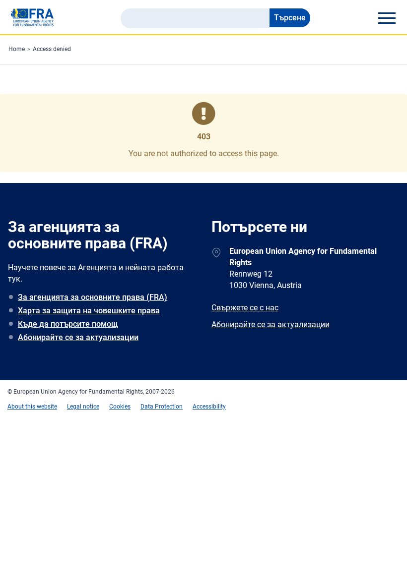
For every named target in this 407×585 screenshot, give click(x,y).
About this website (32, 406)
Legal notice (83, 406)
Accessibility (209, 406)
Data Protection (161, 406)
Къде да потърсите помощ (68, 324)
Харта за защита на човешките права (89, 310)
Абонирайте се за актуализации (78, 337)
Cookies (120, 406)
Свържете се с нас (244, 307)
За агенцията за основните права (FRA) (92, 297)
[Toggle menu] (386, 17)
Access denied (52, 49)
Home (16, 49)
